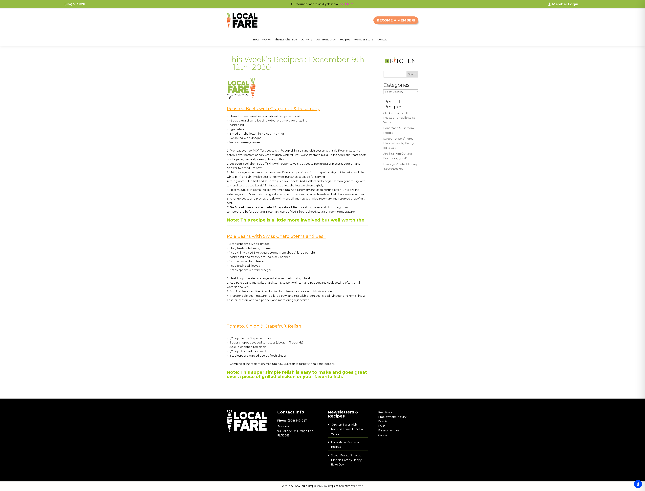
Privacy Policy (322, 486)
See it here (346, 4)
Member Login (565, 4)
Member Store (363, 39)
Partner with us (388, 430)
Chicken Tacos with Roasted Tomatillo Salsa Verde (399, 118)
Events (383, 421)
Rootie (358, 486)
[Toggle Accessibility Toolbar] (638, 484)
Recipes (344, 39)
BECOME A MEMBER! (396, 20)
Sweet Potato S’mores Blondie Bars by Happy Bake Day (398, 143)
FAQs (381, 426)
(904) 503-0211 (297, 420)
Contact (383, 39)
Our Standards (326, 39)
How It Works (262, 39)
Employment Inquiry (392, 417)
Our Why (306, 39)
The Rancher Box (285, 39)
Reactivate (385, 412)
